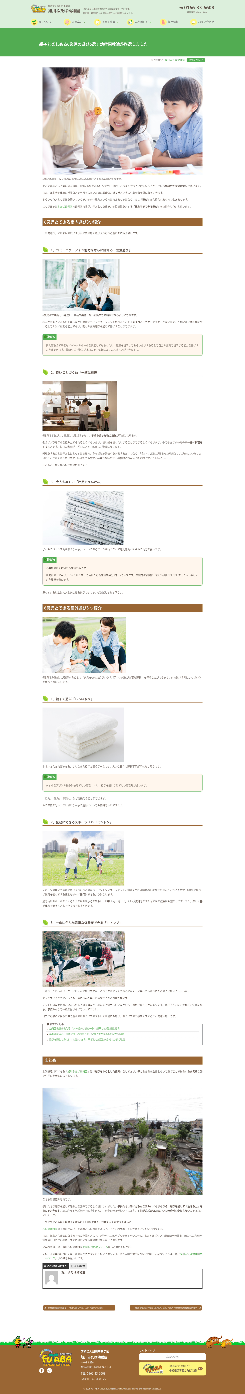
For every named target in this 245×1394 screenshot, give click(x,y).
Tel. (197, 8)
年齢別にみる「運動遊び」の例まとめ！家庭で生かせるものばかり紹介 (86, 1034)
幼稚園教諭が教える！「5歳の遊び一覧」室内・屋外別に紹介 (75, 1307)
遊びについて (195, 60)
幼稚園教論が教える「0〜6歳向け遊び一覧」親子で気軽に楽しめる (84, 1028)
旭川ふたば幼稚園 (175, 60)
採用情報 (173, 22)
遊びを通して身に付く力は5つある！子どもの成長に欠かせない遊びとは (87, 1039)
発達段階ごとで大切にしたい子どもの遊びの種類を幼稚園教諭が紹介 (166, 1307)
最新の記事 (79, 1266)
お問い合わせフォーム (95, 1247)
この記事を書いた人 (57, 1266)
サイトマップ (147, 1351)
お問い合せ (172, 1357)
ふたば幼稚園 (65, 207)
